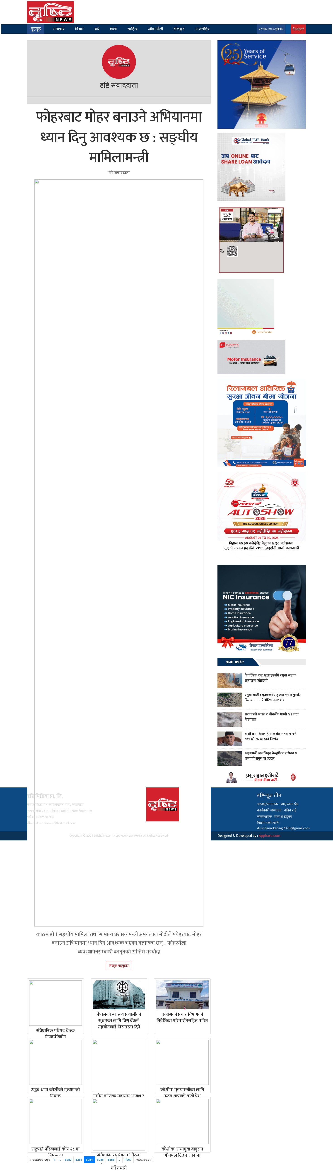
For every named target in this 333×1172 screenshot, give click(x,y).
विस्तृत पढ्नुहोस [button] (119, 966)
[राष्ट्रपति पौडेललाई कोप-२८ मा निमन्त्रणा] (55, 1121)
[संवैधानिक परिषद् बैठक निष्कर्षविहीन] (55, 1003)
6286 (111, 1159)
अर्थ (96, 29)
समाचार (59, 29)
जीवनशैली (155, 29)
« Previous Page (39, 1159)
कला (113, 29)
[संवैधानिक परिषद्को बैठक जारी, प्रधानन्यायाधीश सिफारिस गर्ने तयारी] (119, 1124)
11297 (128, 1159)
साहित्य (132, 29)
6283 (78, 1159)
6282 (68, 1159)
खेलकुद (179, 29)
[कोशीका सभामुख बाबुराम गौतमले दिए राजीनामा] (182, 1121)
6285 (100, 1159)
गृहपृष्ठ (36, 29)
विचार (79, 29)
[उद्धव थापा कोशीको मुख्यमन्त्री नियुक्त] (55, 1062)
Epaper (298, 29)
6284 (89, 1159)
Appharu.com (269, 836)
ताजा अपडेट (235, 662)
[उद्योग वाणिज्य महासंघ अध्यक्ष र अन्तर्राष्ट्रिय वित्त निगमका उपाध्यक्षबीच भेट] (119, 1065)
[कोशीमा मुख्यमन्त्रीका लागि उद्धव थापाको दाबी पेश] (182, 1062)
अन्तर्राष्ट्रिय (202, 29)
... (119, 1159)
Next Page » (143, 1159)
